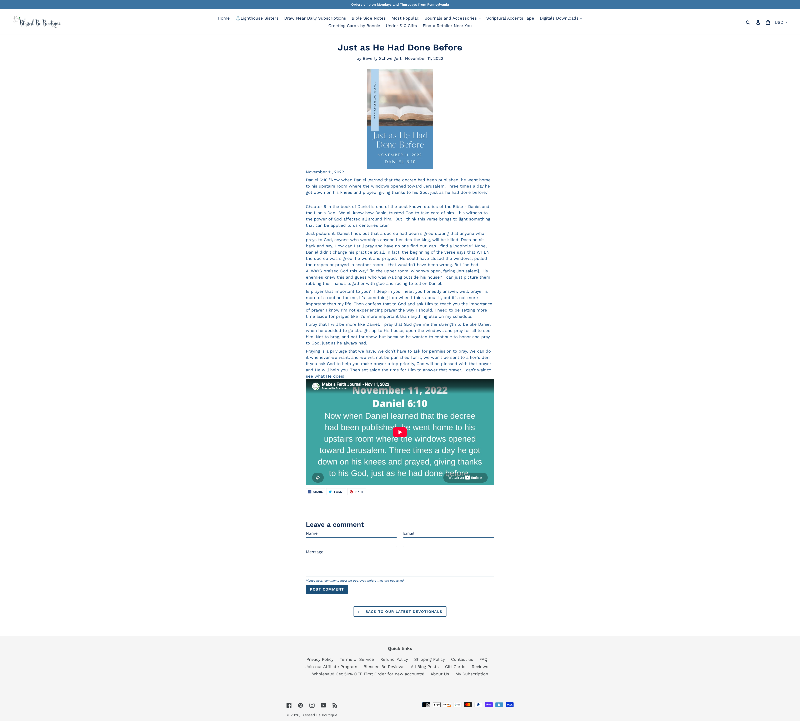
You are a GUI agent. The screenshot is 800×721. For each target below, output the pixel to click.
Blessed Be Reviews (384, 666)
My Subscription (471, 673)
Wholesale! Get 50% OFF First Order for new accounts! (368, 673)
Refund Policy (394, 659)
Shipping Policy (429, 659)
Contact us (462, 659)
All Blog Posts (425, 666)
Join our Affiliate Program (331, 666)
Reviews (480, 666)
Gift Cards (455, 666)
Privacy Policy (320, 659)
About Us (439, 673)
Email (408, 533)
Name (312, 533)
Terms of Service (357, 659)
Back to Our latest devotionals (403, 611)
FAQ (483, 659)
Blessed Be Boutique (319, 715)
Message (315, 551)
